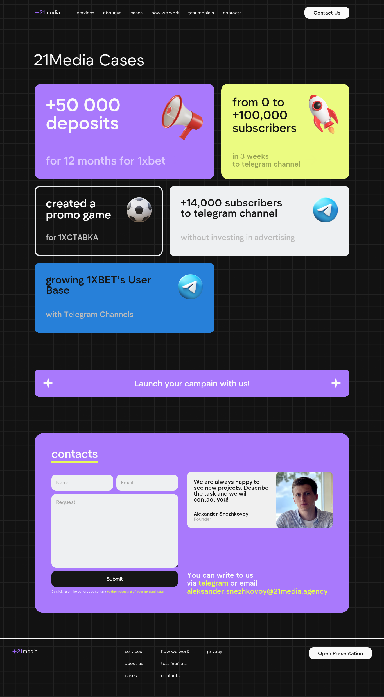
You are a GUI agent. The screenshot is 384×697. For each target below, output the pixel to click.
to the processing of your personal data (135, 591)
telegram (213, 582)
